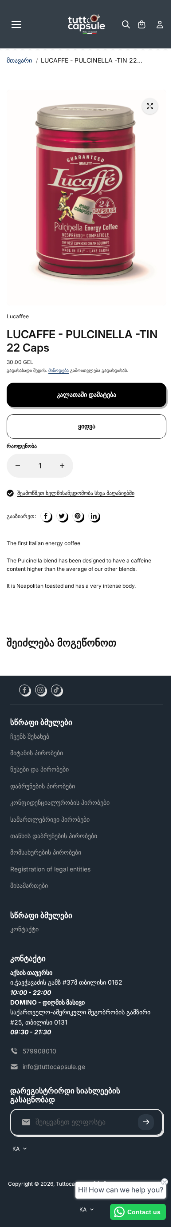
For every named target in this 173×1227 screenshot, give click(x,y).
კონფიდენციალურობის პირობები (60, 802)
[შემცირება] (18, 466)
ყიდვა (86, 426)
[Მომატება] (62, 466)
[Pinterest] (77, 516)
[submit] (146, 1122)
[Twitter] (61, 516)
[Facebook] (24, 690)
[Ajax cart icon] (141, 24)
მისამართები (29, 885)
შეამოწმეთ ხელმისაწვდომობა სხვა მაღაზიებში (75, 493)
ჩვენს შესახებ (29, 736)
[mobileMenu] (16, 24)
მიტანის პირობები (36, 752)
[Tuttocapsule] (86, 24)
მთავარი (19, 60)
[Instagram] (40, 690)
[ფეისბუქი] (45, 516)
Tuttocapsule (72, 1183)
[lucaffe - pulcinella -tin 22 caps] (150, 106)
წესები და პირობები (39, 769)
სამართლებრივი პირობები (50, 819)
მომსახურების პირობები (45, 852)
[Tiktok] (56, 690)
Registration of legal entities (50, 869)
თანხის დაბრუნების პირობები (53, 835)
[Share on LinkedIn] (93, 516)
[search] (126, 24)
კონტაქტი (24, 929)
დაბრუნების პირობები (42, 786)
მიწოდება (58, 370)
